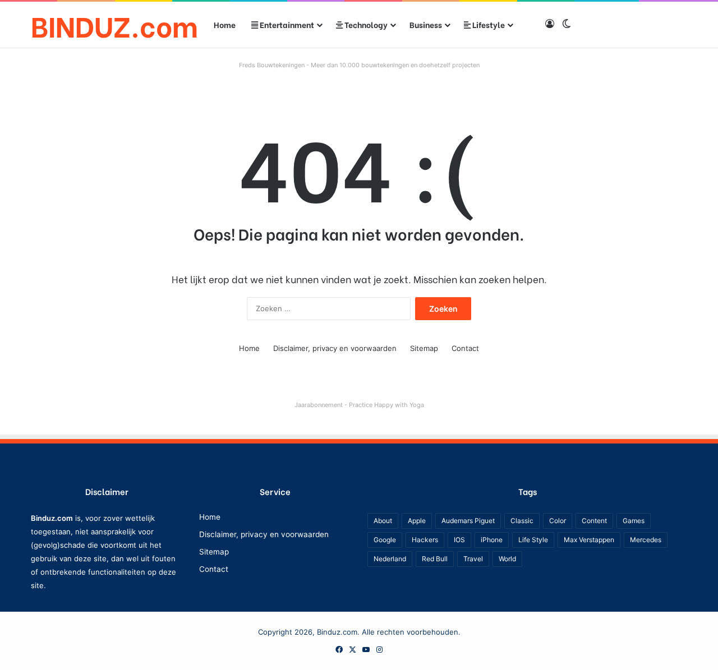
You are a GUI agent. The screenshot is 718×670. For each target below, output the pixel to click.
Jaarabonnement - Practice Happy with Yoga (359, 405)
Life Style (533, 539)
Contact (465, 348)
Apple (417, 520)
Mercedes (645, 539)
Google (385, 539)
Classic (521, 520)
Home (225, 24)
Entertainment (286, 24)
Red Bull (435, 559)
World (507, 559)
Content (594, 520)
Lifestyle (488, 24)
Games (634, 520)
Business (425, 24)
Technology (365, 24)
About (383, 520)
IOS (459, 539)
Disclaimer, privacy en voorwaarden (335, 348)
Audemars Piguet (468, 520)
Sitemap (424, 348)
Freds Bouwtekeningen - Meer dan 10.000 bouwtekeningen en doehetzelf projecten (359, 65)
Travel (473, 559)
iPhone (492, 539)
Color (557, 520)
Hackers (425, 539)
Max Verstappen (589, 539)
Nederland (390, 559)
